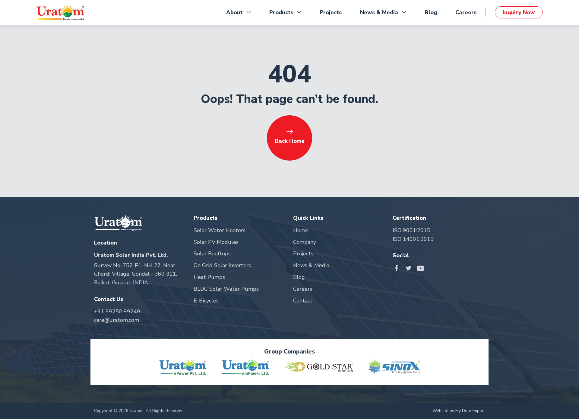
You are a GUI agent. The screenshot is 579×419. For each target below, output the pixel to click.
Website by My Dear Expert (458, 411)
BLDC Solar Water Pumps (226, 289)
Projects (331, 12)
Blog (431, 12)
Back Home (290, 141)
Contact (302, 300)
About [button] (234, 12)
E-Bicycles (206, 300)
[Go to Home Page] (60, 12)
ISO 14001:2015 (413, 239)
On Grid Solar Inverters (222, 265)
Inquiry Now (519, 12)
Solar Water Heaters (219, 230)
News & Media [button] (379, 12)
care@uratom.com (116, 320)
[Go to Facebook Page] (398, 267)
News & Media (311, 265)
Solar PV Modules (216, 242)
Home (300, 230)
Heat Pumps (209, 277)
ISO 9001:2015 (411, 230)
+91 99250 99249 (117, 311)
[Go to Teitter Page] (410, 267)
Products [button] (281, 12)
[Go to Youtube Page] (420, 267)
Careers (465, 12)
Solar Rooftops (212, 253)
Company (304, 242)
